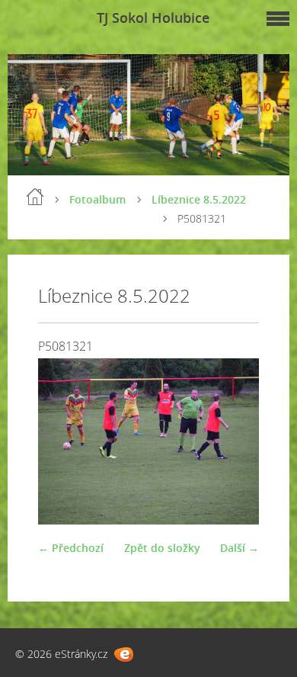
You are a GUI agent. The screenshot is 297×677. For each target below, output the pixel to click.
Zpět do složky (162, 548)
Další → (239, 548)
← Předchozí (71, 548)
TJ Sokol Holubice (153, 17)
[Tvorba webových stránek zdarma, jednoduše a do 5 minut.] (123, 654)
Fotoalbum (97, 199)
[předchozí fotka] (63, 441)
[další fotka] (234, 441)
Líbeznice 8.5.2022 (199, 199)
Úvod (35, 197)
